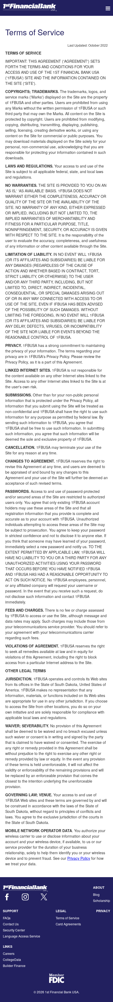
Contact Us (11, 924)
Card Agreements (68, 924)
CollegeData (12, 959)
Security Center (14, 930)
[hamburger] (108, 8)
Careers (8, 953)
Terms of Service (67, 918)
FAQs (7, 918)
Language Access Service (21, 936)
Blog (96, 894)
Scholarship (101, 900)
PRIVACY (103, 910)
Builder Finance (14, 965)
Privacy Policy (78, 858)
